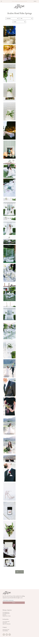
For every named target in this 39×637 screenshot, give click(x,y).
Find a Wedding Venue (6, 612)
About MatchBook (5, 630)
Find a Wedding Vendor (6, 613)
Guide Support (5, 622)
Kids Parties (4, 614)
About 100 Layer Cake (6, 629)
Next (18, 571)
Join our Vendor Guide (6, 621)
